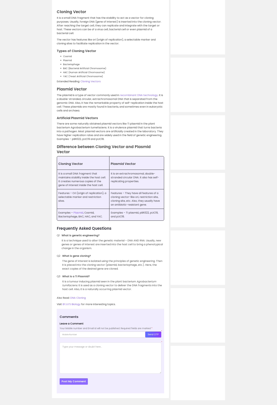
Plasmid (78, 213)
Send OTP (153, 334)
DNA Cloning (78, 298)
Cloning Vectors (90, 81)
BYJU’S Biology (71, 304)
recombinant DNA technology (139, 95)
